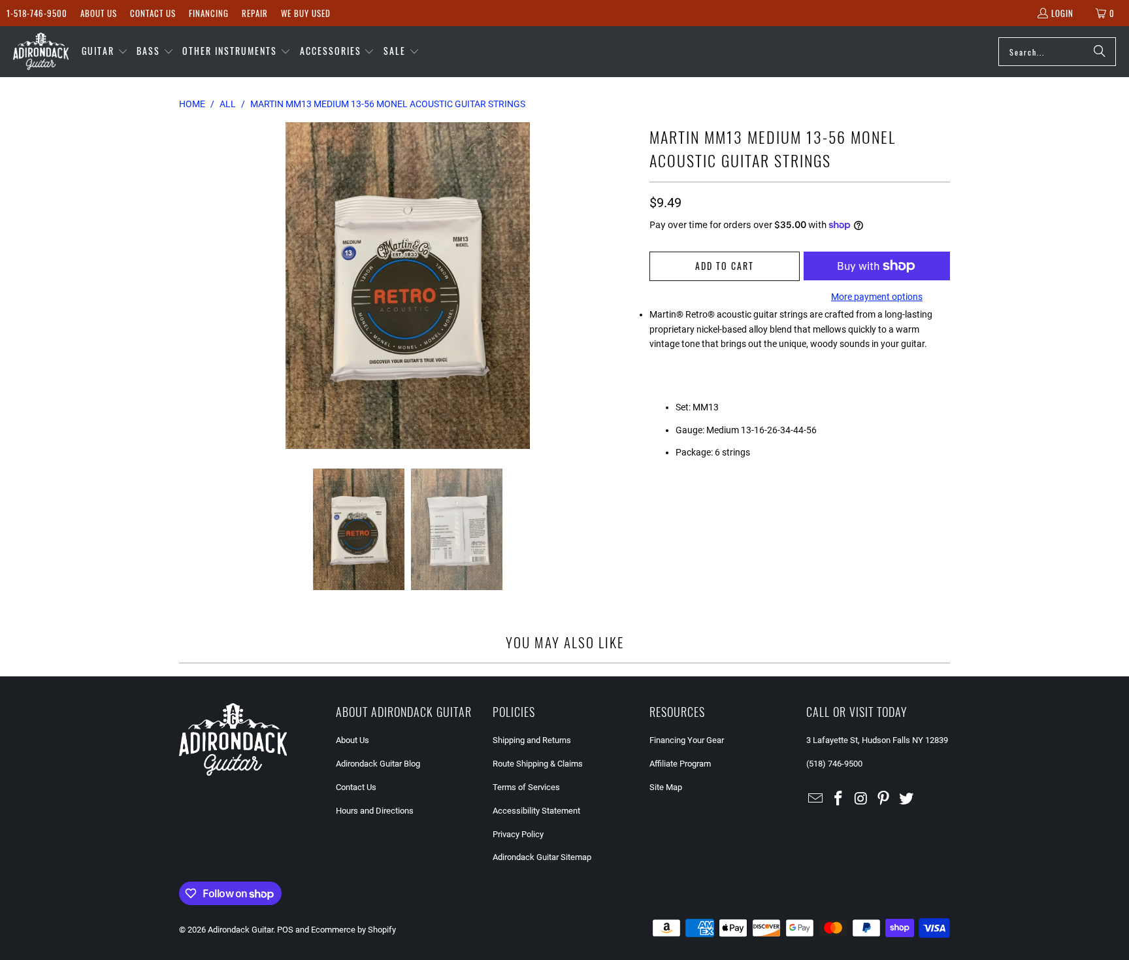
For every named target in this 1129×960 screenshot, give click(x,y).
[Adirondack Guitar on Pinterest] (884, 799)
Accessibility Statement (536, 811)
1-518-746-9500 (37, 13)
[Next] (626, 285)
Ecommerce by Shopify (353, 930)
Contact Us (153, 13)
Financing (209, 13)
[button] (105, 51)
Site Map (665, 787)
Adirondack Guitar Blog (378, 764)
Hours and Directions (375, 811)
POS (285, 930)
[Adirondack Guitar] (41, 52)
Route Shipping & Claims (538, 764)
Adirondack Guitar (240, 930)
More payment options (877, 296)
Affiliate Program (680, 764)
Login (1062, 13)
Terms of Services (526, 787)
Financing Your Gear (686, 740)
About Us (98, 13)
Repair (255, 13)
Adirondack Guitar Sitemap (542, 857)
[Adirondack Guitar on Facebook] (839, 799)
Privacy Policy (518, 834)
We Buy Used (306, 13)
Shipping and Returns (532, 740)
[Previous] (188, 285)
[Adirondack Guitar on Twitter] (907, 799)
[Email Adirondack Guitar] (816, 799)
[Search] (1099, 51)
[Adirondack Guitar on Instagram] (861, 799)
